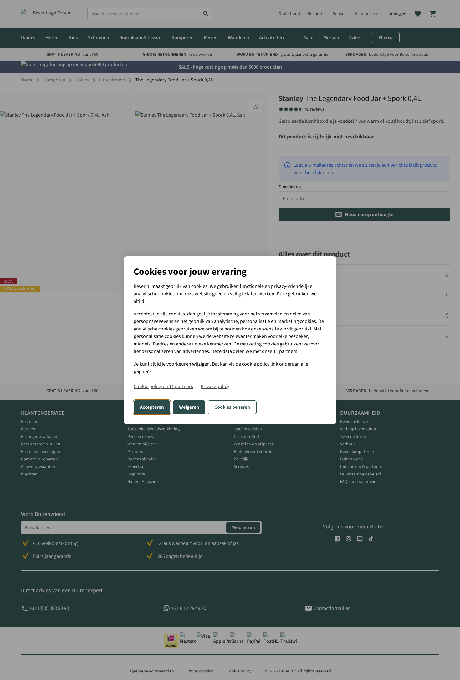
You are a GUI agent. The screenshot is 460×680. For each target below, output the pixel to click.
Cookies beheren (232, 407)
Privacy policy (215, 386)
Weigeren (189, 407)
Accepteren (152, 407)
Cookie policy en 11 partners (163, 386)
